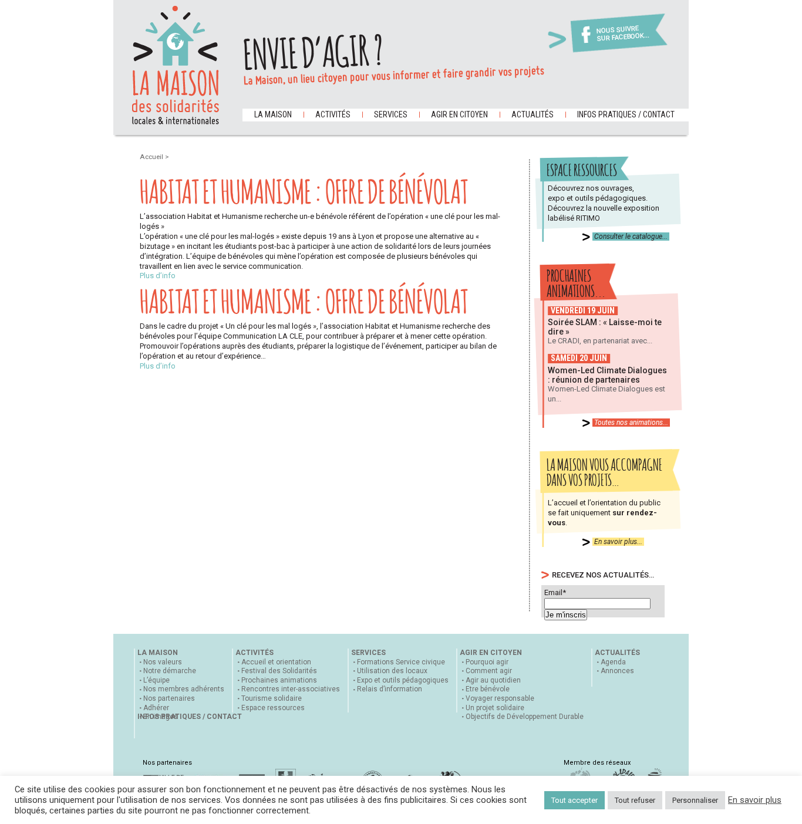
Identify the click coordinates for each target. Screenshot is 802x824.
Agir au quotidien (493, 680)
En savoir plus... (618, 542)
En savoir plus (754, 800)
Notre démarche (169, 671)
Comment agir (489, 671)
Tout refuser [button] (635, 800)
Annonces (617, 671)
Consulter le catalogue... (631, 236)
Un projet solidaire (495, 708)
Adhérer (156, 708)
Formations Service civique (401, 662)
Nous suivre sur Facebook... (623, 34)
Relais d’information (389, 689)
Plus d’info (158, 275)
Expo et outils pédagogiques (403, 680)
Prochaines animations (279, 680)
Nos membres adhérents (183, 689)
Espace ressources (273, 708)
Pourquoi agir (487, 662)
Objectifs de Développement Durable (525, 716)
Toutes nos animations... (631, 422)
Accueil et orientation (276, 662)
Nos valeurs (162, 662)
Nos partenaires (169, 698)
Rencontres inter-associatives (290, 689)
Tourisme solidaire (271, 698)
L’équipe (156, 680)
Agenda (613, 662)
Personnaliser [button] (695, 800)
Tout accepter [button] (574, 800)
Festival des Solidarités (279, 671)
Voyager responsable (500, 698)
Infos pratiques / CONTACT (626, 114)
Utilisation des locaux (392, 671)
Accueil (152, 157)
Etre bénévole (488, 689)
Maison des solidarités (175, 65)
